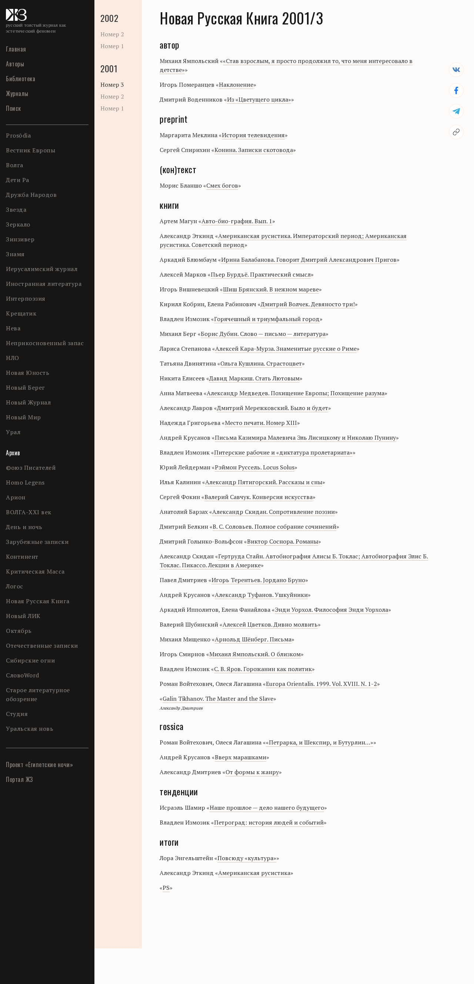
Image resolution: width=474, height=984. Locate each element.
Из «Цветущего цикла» (259, 99)
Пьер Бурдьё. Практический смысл (261, 274)
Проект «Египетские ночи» (39, 764)
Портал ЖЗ (19, 779)
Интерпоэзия (26, 298)
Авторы (15, 63)
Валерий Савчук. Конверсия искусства (258, 497)
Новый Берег (25, 387)
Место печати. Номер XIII (261, 423)
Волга (14, 165)
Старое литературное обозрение (38, 694)
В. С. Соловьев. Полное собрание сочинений (274, 526)
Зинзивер (20, 239)
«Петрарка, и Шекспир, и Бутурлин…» (319, 742)
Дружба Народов (31, 195)
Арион (16, 497)
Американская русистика (254, 873)
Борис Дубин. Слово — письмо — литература (263, 334)
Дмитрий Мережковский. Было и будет (272, 408)
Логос (14, 586)
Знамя (15, 254)
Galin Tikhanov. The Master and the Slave (218, 698)
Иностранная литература (43, 284)
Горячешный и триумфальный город (267, 319)
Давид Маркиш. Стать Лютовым (254, 378)
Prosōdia (18, 135)
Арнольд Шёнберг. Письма (253, 639)
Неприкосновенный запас (45, 343)
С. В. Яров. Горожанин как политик (263, 669)
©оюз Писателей (31, 467)
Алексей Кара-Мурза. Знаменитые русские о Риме (286, 348)
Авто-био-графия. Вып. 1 (236, 221)
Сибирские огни (30, 660)
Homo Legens (25, 482)
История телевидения (253, 135)
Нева (13, 328)
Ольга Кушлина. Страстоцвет (261, 363)
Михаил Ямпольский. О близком (255, 654)
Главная (16, 48)
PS (166, 888)
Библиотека (20, 78)
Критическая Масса (35, 571)
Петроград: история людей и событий (269, 822)
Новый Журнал (28, 402)
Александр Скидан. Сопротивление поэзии (273, 512)
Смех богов (222, 185)
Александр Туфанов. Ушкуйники (261, 595)
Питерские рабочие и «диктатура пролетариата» (283, 452)
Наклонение (236, 84)
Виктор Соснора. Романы (282, 541)
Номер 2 (112, 34)
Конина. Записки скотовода (253, 150)
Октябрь (19, 631)
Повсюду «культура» (246, 858)
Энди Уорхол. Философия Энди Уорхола (331, 609)
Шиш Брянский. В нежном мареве (271, 289)
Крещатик (21, 313)
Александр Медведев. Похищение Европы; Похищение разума (295, 393)
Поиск (13, 108)
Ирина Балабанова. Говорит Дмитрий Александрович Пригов (309, 259)
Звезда (16, 209)
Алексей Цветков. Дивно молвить (270, 624)
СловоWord (22, 675)
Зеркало (18, 224)
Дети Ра (17, 180)
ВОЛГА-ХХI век (28, 512)
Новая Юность (27, 373)
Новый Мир (23, 417)
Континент (22, 556)
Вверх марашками (240, 757)
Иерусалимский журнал (41, 269)
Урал (13, 432)
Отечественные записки (42, 645)
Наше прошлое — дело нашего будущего (267, 807)
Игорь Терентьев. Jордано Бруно (258, 580)
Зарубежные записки (37, 542)
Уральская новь (29, 728)
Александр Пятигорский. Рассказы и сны (263, 482)
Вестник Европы (30, 150)
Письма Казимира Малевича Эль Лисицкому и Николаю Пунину (305, 437)
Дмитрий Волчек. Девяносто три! (308, 304)
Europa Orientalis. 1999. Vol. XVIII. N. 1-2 (321, 684)
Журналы (17, 93)
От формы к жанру (252, 772)
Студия (17, 714)
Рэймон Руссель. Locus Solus (254, 467)
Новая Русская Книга (38, 601)
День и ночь (24, 527)
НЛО (12, 358)
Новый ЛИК (23, 616)
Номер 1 (112, 46)
